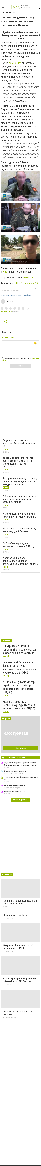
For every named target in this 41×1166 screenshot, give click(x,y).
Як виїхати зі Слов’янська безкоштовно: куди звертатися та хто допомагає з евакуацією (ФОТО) (20, 667)
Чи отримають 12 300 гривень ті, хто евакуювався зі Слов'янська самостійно (20, 649)
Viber (5, 271)
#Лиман (18, 295)
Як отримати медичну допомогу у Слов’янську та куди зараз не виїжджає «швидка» (20, 481)
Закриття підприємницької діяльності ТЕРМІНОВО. (17, 947)
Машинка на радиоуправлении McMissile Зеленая (20, 902)
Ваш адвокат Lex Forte (15, 915)
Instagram (28, 277)
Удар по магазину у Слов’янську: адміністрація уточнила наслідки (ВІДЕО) (19, 705)
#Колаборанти (27, 295)
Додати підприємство (20, 800)
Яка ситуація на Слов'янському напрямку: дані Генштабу (19, 530)
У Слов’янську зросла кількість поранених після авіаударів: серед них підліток (19, 499)
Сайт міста (9, 301)
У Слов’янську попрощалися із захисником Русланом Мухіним (19, 515)
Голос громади (15, 733)
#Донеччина (5, 295)
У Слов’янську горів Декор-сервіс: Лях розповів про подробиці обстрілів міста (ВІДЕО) (19, 687)
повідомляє (15, 63)
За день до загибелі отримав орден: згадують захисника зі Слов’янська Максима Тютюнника (18, 462)
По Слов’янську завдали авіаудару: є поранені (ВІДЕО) (18, 545)
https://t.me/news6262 (26, 283)
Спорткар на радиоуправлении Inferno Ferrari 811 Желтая (19, 980)
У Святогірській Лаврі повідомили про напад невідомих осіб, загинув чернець (20, 560)
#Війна (12, 295)
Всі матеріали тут (20, 748)
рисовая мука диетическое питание (17, 1013)
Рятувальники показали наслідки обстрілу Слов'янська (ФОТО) (19, 443)
